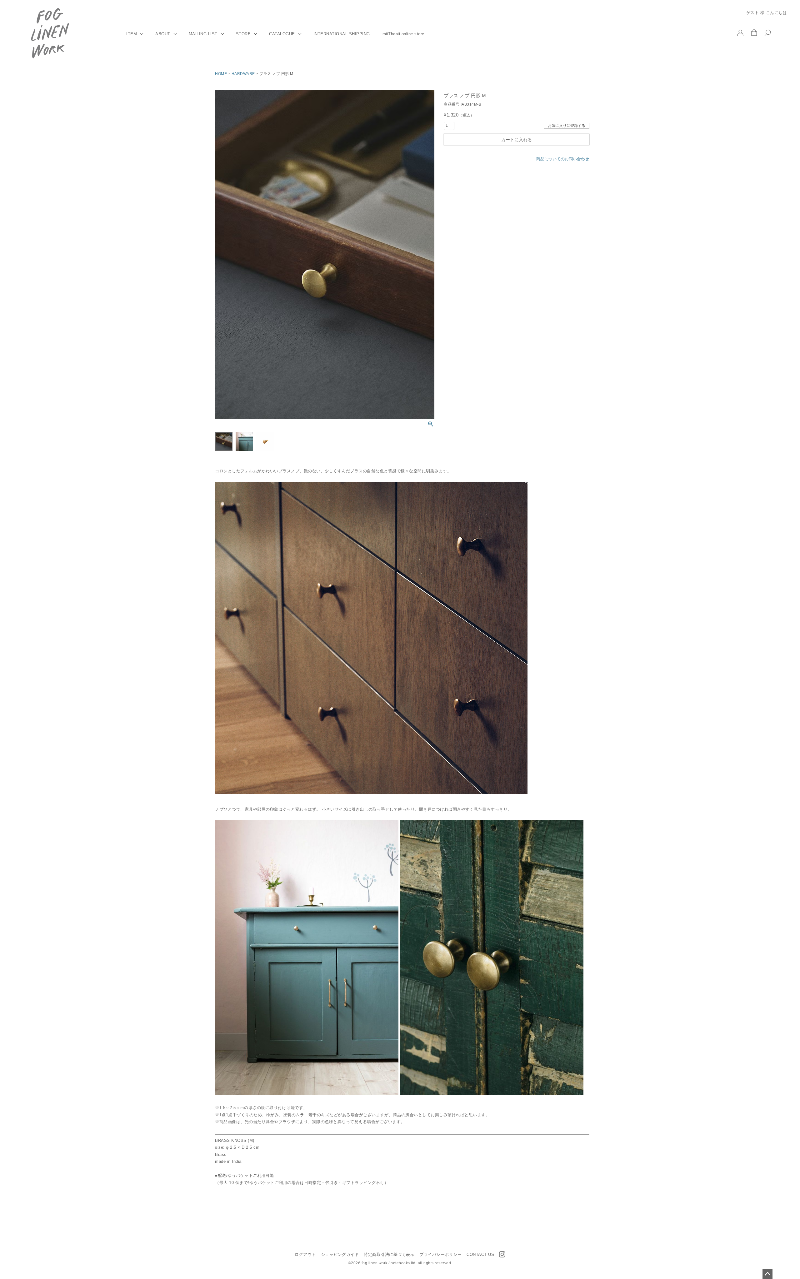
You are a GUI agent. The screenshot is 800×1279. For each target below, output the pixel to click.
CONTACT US (480, 1254)
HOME (221, 74)
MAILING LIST (203, 34)
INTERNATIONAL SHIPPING (341, 34)
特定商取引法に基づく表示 (389, 1254)
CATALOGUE (282, 34)
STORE (243, 34)
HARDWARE (243, 74)
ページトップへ (767, 1274)
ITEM (131, 34)
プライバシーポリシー (440, 1254)
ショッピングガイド (340, 1254)
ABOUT (162, 34)
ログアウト (305, 1254)
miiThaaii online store (403, 34)
